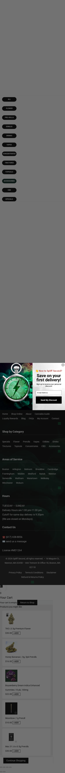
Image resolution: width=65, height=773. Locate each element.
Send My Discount (49, 400)
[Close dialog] (63, 365)
